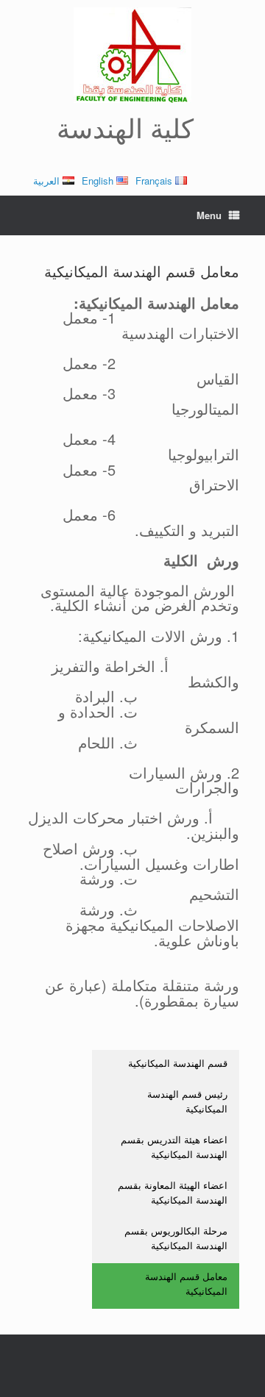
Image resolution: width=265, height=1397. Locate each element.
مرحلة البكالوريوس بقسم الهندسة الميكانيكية (175, 1237)
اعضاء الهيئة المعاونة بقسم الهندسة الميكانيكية (172, 1192)
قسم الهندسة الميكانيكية (177, 1063)
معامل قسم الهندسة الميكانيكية (186, 1283)
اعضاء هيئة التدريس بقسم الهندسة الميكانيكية (174, 1146)
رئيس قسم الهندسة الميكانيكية (187, 1101)
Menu (209, 215)
